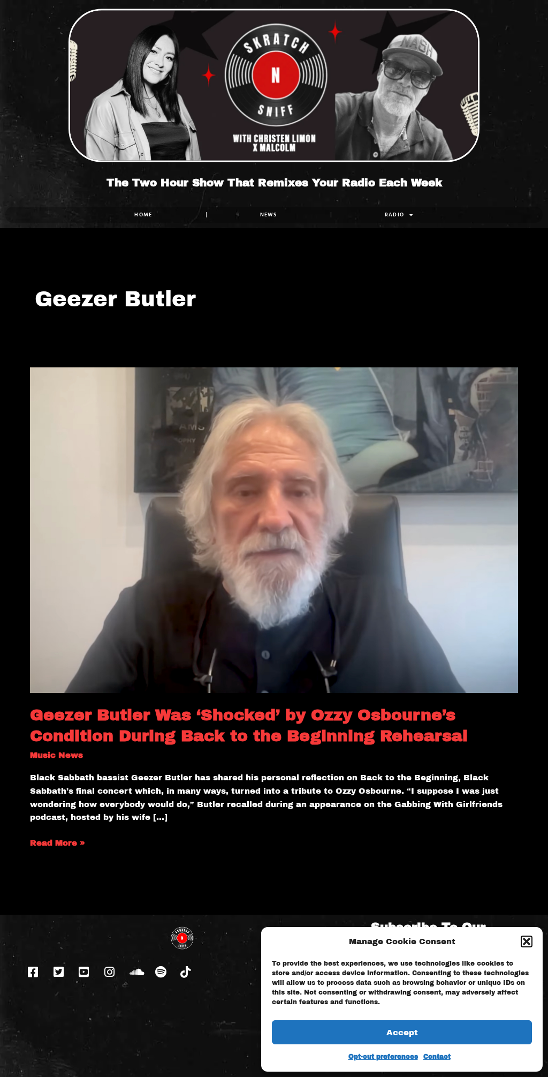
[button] (526, 941)
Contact (437, 1056)
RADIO (395, 214)
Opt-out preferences (383, 1056)
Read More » (57, 842)
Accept (402, 1032)
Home (143, 214)
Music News (56, 755)
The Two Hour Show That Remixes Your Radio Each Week (274, 183)
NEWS (268, 214)
